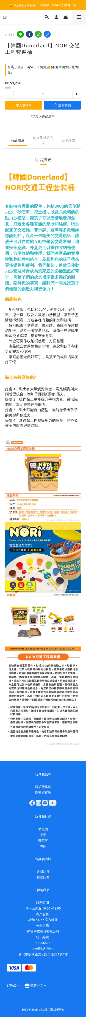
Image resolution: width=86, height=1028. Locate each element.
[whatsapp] (38, 34)
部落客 (43, 840)
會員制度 (43, 871)
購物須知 (43, 877)
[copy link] (47, 34)
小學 (43, 835)
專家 (43, 846)
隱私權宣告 (43, 792)
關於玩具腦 (43, 787)
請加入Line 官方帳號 (43, 920)
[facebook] (29, 34)
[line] (20, 34)
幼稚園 (43, 829)
